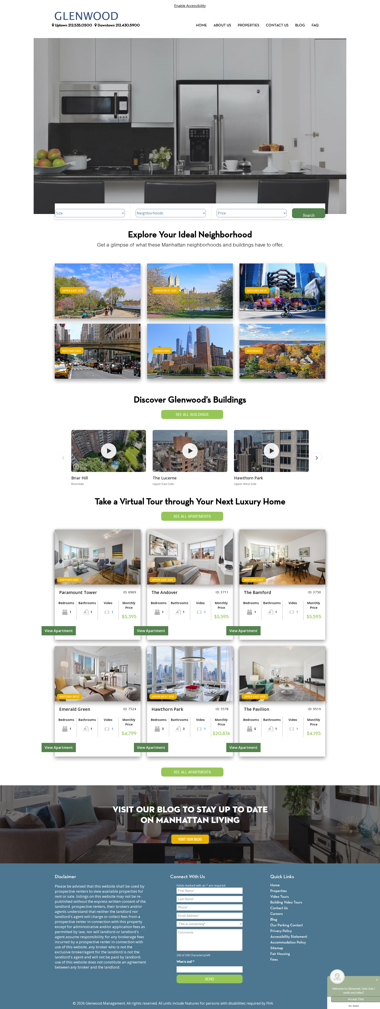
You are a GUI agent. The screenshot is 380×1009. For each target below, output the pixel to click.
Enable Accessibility (190, 5)
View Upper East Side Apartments (98, 294)
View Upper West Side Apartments (190, 294)
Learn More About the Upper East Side (97, 289)
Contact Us (277, 25)
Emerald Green (74, 709)
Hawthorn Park (248, 478)
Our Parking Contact (286, 925)
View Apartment (59, 630)
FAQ (315, 25)
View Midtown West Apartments (282, 294)
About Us (222, 25)
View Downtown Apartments (190, 354)
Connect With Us (187, 877)
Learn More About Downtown (190, 349)
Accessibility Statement (288, 936)
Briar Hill (79, 478)
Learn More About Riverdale (282, 349)
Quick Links (282, 877)
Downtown (118, 25)
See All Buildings (192, 414)
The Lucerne (165, 478)
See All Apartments (192, 516)
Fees (274, 959)
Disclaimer (65, 877)
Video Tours (279, 896)
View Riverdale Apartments (282, 354)
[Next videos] (316, 457)
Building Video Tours (286, 902)
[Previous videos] (63, 457)
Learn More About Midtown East (98, 349)
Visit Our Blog (190, 839)
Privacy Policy (281, 931)
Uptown (73, 25)
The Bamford (257, 592)
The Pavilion (256, 709)
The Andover (165, 592)
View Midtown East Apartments (97, 354)
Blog (300, 25)
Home (201, 25)
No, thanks (354, 1006)
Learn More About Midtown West (282, 289)
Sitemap (276, 948)
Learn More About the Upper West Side (190, 289)
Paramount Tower (78, 592)
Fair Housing (280, 954)
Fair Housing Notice (290, 1003)
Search (309, 215)
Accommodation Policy (288, 942)
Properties (248, 25)
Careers (276, 914)
